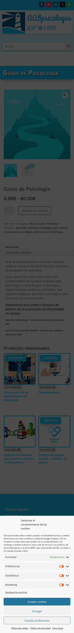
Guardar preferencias (37, 620)
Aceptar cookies (37, 601)
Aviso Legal (57, 628)
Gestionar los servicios (16, 592)
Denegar (37, 611)
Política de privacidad (40, 628)
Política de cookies (20, 628)
